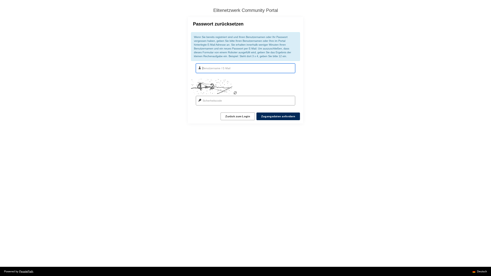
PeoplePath (26, 271)
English (481, 264)
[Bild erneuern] (235, 92)
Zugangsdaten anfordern (278, 116)
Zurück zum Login (237, 116)
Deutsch (481, 257)
